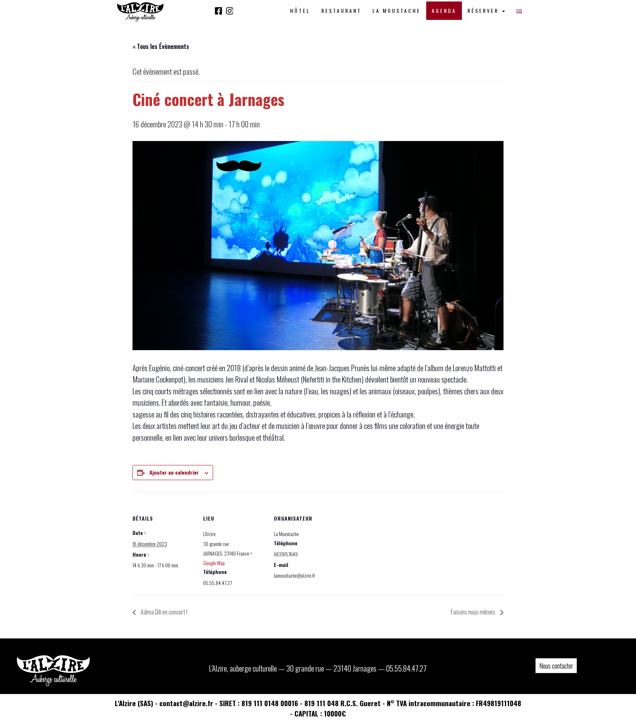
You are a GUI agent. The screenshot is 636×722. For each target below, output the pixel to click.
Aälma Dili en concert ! (163, 611)
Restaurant (341, 10)
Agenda (444, 10)
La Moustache (396, 10)
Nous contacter (556, 665)
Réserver (484, 10)
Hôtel (300, 10)
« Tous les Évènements (160, 46)
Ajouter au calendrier (174, 472)
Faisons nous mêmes (474, 611)
